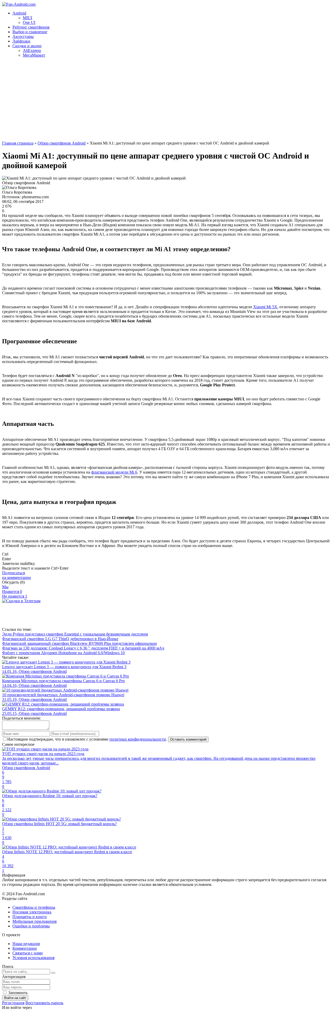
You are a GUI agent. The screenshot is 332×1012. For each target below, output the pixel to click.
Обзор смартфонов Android (62, 143)
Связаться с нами (27, 953)
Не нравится (14, 596)
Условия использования (33, 957)
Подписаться (16, 575)
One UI (29, 22)
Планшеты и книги (29, 916)
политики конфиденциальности (137, 739)
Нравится (12, 591)
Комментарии (24, 948)
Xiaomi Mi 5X (265, 307)
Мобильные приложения (34, 921)
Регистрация (13, 1003)
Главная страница (17, 143)
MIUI (27, 18)
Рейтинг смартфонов (31, 27)
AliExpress (32, 50)
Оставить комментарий (188, 739)
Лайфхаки (21, 41)
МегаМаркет (34, 55)
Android (19, 13)
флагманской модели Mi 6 (114, 472)
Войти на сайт (15, 998)
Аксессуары (23, 36)
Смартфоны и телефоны (33, 907)
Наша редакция (26, 943)
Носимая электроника (31, 912)
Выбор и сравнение (29, 32)
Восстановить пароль (44, 1003)
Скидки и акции (27, 46)
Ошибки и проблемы (31, 926)
